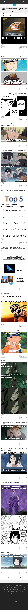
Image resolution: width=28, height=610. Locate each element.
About (20, 589)
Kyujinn (3, 44)
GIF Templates (16, 587)
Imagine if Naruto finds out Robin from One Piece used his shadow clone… (13, 124)
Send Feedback (14, 593)
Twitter (9, 597)
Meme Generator (19, 585)
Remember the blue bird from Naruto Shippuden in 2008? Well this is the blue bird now (13, 248)
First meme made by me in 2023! (10, 330)
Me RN (3, 361)
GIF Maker (13, 585)
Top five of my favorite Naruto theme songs (13, 190)
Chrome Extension (21, 597)
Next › (19, 577)
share (21, 47)
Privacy (23, 589)
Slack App (12, 591)
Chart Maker (22, 587)
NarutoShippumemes (5, 5)
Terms (5, 591)
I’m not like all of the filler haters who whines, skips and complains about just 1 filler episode (14, 94)
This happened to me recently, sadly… (12, 56)
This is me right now (6, 552)
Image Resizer (15, 589)
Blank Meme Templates (7, 587)
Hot (11, 5)
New (14, 5)
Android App (14, 597)
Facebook (5, 597)
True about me (5, 293)
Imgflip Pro (7, 585)
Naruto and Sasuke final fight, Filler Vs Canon (14, 150)
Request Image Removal (19, 591)
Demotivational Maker (7, 589)
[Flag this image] (26, 47)
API (8, 591)
